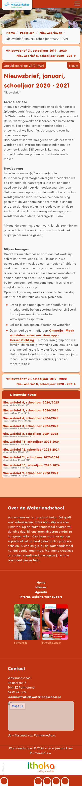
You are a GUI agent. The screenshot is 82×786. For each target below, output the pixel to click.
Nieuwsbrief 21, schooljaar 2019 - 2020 (37, 50)
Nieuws (41, 587)
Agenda (41, 592)
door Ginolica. (3, 770)
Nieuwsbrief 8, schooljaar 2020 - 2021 (45, 56)
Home (10, 33)
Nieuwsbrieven (51, 33)
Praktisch (27, 33)
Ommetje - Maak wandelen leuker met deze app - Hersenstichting (42, 335)
